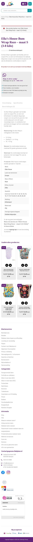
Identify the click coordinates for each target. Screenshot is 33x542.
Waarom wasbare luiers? (8, 420)
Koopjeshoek (5, 405)
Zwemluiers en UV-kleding (9, 394)
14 (23, 194)
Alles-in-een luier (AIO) (8, 378)
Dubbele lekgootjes (10, 214)
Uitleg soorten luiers (7, 423)
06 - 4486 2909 (18, 81)
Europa (7, 175)
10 (15, 194)
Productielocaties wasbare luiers (11, 434)
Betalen (3, 335)
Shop (7, 16)
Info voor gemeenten (7, 447)
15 (25, 194)
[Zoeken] (30, 10)
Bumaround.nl (5, 360)
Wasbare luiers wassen (8, 426)
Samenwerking (5, 365)
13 (21, 194)
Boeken (3, 399)
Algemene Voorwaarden (8, 349)
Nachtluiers (4, 386)
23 (20, 196)
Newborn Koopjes (6, 407)
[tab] (6, 103)
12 (19, 194)
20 (14, 196)
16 (5, 196)
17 (7, 196)
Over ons (4, 439)
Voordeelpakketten (7, 402)
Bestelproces (5, 333)
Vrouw (3, 397)
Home (2, 16)
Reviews (3, 442)
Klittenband (8, 202)
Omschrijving (6, 103)
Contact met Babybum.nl (8, 346)
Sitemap (22, 539)
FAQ (2, 418)
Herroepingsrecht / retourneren (10, 354)
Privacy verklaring (6, 351)
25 (24, 196)
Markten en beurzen (7, 436)
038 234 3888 (7, 460)
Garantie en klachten (7, 357)
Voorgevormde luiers (7, 372)
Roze (6, 181)
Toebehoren (4, 391)
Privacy (26, 539)
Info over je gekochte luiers (9, 445)
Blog (2, 415)
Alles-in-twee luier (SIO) (8, 380)
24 (22, 196)
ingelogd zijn (13, 229)
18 (10, 196)
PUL (6, 208)
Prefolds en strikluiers (7, 375)
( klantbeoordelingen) (15, 50)
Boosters (4, 389)
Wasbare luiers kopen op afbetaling (11, 338)
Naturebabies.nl (5, 362)
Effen (6, 188)
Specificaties (18, 103)
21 (16, 196)
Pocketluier (4, 383)
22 (18, 196)
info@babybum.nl (8, 463)
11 (17, 194)
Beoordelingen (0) (8, 106)
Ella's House (8, 169)
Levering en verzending (8, 341)
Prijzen (3, 343)
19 (12, 196)
